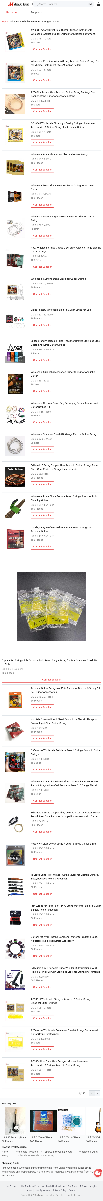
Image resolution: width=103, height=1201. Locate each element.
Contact (72, 1190)
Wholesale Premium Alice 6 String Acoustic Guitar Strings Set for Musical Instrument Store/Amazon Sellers (65, 63)
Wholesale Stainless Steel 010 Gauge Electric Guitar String (63, 434)
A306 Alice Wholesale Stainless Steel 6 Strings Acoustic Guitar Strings (66, 752)
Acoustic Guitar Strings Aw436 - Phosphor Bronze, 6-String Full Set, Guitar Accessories (65, 690)
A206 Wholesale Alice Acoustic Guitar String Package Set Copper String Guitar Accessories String (63, 94)
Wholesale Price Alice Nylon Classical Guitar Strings (60, 154)
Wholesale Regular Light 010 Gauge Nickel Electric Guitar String (63, 218)
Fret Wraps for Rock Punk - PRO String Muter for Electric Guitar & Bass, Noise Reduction (66, 907)
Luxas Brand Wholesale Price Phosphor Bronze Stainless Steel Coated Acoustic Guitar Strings (65, 342)
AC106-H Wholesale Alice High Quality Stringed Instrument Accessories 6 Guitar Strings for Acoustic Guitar (63, 125)
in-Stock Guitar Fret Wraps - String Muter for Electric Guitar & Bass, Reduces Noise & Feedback (65, 876)
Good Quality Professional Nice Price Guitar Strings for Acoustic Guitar (61, 529)
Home (5, 1151)
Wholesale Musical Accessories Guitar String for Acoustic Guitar (63, 187)
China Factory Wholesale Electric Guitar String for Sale (61, 309)
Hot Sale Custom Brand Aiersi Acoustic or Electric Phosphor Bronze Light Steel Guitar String (64, 721)
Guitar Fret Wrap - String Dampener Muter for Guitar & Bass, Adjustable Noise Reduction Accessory (64, 938)
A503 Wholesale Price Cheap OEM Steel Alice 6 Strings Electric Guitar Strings (66, 249)
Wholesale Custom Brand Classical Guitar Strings (58, 278)
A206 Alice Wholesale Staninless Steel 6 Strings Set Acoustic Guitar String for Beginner (65, 1032)
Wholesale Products (26, 1151)
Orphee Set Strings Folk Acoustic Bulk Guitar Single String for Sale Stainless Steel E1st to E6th (50, 662)
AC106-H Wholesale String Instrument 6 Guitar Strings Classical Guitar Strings (61, 1001)
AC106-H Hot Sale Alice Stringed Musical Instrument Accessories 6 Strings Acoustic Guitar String (60, 1063)
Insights (93, 1186)
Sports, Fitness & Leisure (58, 1151)
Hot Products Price (30, 1186)
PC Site (83, 1186)
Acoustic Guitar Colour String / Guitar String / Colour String (63, 843)
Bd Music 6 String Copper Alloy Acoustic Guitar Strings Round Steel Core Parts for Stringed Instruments (65, 467)
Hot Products (12, 1186)
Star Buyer (73, 1186)
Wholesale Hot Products (53, 1186)
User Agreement (42, 1190)
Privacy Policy (59, 1190)
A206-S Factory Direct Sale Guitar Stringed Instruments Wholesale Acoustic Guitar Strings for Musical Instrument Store (63, 32)
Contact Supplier (42, 49)
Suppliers (36, 12)
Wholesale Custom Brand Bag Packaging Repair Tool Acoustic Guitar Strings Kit (65, 405)
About (29, 1190)
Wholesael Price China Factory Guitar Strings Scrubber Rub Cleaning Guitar (63, 498)
